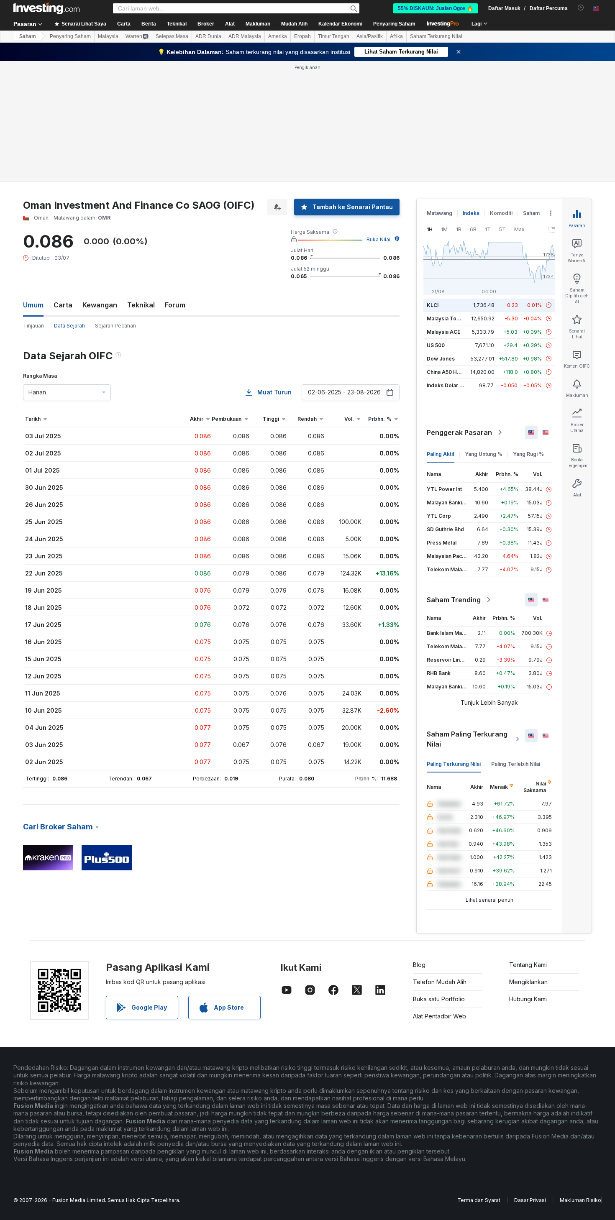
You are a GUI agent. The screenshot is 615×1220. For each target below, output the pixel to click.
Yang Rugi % (528, 454)
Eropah (302, 36)
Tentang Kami (528, 964)
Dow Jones (441, 359)
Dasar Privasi (530, 1200)
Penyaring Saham (394, 24)
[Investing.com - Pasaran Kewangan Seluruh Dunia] (46, 8)
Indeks (471, 213)
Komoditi (501, 213)
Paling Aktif (440, 454)
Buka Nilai (378, 239)
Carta (63, 305)
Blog (419, 964)
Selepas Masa (172, 36)
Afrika (396, 36)
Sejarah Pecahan (115, 325)
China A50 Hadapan (451, 372)
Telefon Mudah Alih (439, 981)
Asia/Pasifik (369, 36)
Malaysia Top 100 (448, 318)
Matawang (439, 213)
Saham (27, 36)
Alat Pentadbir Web (439, 1016)
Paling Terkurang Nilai (454, 764)
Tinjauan (33, 325)
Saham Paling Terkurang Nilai (467, 739)
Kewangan (99, 305)
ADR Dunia (208, 36)
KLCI (432, 305)
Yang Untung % (483, 454)
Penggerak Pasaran (459, 432)
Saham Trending (454, 600)
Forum (175, 305)
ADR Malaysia (244, 36)
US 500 (436, 345)
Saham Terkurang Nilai (436, 36)
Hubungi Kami (528, 999)
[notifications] (581, 8)
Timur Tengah (333, 36)
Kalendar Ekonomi (340, 24)
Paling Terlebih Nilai (515, 764)
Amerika (277, 36)
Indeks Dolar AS (446, 385)
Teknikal (141, 305)
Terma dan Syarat (478, 1200)
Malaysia (108, 36)
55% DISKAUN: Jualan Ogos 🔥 (435, 8)
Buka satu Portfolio (439, 999)
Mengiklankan (528, 981)
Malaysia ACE (443, 332)
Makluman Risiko (580, 1200)
